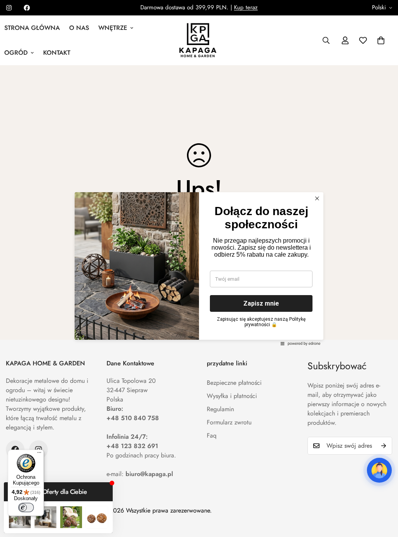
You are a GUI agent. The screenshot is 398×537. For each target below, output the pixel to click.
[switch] (26, 507)
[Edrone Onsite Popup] (199, 268)
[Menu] (39, 454)
